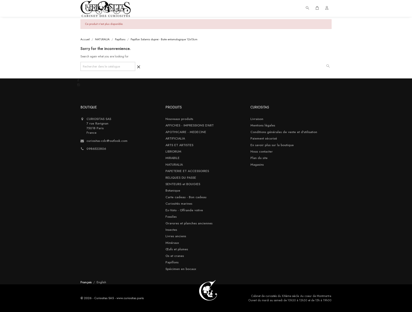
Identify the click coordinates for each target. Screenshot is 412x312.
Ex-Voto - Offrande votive (184, 210)
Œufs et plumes (176, 249)
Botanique (172, 190)
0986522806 (96, 149)
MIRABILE (172, 158)
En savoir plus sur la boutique (272, 145)
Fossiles (171, 216)
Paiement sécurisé (263, 138)
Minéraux (172, 243)
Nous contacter (261, 151)
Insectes (171, 230)
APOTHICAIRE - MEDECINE (185, 132)
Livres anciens (175, 236)
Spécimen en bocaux (180, 269)
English (101, 282)
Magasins (257, 164)
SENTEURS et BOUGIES (182, 184)
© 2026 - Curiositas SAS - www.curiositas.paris (112, 298)
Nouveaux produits (179, 119)
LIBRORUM (173, 151)
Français (86, 282)
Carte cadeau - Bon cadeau (185, 197)
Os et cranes (174, 256)
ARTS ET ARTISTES (179, 145)
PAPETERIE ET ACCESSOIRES (187, 171)
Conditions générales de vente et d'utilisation (283, 132)
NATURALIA (174, 164)
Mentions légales (262, 125)
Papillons (172, 262)
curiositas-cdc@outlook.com (106, 141)
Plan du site (259, 158)
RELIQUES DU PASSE (180, 178)
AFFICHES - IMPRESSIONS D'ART (189, 125)
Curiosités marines (178, 203)
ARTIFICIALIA (175, 138)
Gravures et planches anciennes (188, 223)
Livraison (256, 119)
